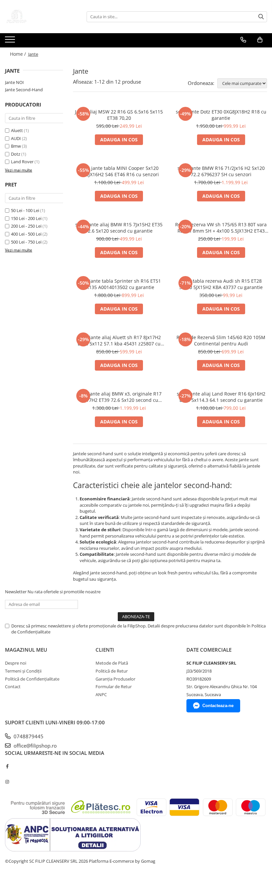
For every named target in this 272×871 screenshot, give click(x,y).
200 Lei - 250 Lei (26, 226)
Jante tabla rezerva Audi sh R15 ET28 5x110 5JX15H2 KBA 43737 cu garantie (221, 284)
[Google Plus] (7, 774)
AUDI (16, 138)
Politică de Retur (112, 671)
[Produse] (11, 41)
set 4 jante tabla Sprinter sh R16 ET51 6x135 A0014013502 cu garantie (119, 284)
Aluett (17, 130)
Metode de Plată (112, 663)
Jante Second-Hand (24, 90)
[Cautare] (261, 16)
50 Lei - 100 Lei (25, 210)
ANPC (101, 694)
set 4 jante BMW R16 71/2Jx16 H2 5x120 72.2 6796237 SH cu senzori (221, 171)
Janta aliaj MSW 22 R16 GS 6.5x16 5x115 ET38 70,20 (119, 115)
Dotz (15, 154)
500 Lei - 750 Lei (26, 242)
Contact (13, 687)
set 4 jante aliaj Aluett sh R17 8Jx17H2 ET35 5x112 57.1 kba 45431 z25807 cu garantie (119, 340)
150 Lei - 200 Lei (26, 218)
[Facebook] (7, 766)
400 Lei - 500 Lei (26, 234)
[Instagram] (7, 782)
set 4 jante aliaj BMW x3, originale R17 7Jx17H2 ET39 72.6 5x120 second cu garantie (119, 397)
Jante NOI (14, 82)
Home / (18, 54)
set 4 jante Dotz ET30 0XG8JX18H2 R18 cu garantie (221, 115)
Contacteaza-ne (218, 705)
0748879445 (27, 736)
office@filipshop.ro (34, 745)
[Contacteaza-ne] (243, 39)
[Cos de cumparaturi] (260, 39)
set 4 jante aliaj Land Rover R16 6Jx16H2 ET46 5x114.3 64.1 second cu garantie (221, 397)
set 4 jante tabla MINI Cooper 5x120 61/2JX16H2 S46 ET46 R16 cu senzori (119, 171)
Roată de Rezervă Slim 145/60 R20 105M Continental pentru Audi (220, 340)
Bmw (16, 146)
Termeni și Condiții (23, 671)
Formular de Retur (114, 687)
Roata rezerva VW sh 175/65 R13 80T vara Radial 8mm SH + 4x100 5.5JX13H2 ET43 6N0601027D (221, 227)
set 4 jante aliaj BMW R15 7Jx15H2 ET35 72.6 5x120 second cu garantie (119, 227)
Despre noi (15, 663)
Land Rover (22, 162)
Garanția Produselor (115, 679)
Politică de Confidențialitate (32, 679)
